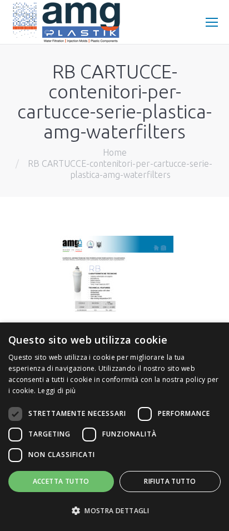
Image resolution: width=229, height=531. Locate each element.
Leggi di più (57, 390)
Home (115, 152)
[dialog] (114, 426)
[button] (114, 511)
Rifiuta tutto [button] (170, 481)
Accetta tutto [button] (61, 481)
